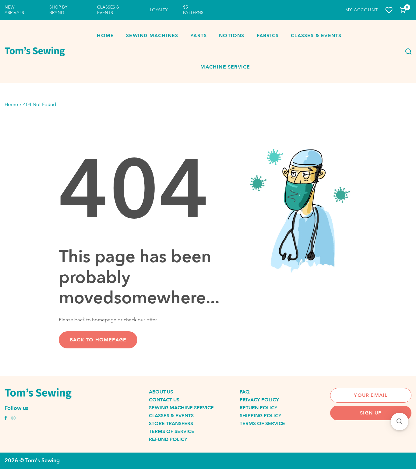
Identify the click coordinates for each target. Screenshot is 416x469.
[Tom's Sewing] (35, 51)
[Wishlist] (389, 10)
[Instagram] (13, 419)
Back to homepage (98, 340)
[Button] (406, 51)
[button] (399, 421)
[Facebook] (6, 419)
